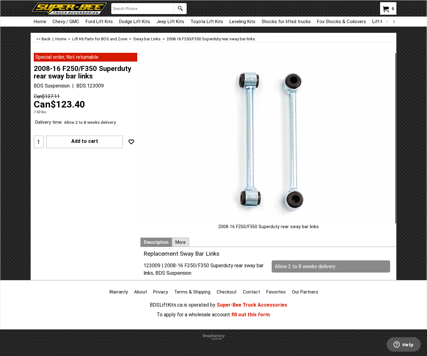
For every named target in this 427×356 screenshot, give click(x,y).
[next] (393, 21)
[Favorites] (131, 142)
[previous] (387, 21)
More (180, 242)
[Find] (180, 8)
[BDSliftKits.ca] (69, 8)
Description (156, 242)
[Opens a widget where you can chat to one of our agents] (403, 345)
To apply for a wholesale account (193, 315)
